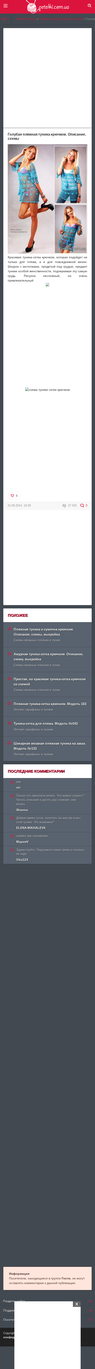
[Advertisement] (47, 1334)
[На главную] (5, 19)
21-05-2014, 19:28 (19, 505)
